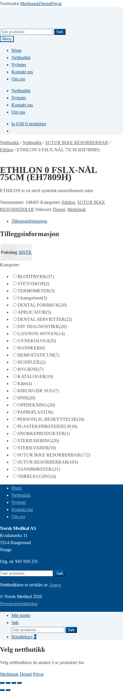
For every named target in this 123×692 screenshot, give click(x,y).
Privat (56, 3)
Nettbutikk (21, 57)
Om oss (18, 79)
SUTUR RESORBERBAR (47, 462)
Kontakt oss (22, 71)
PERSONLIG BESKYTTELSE (50, 419)
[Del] (13, 683)
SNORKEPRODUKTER (43, 433)
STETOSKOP (33, 283)
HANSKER (31, 347)
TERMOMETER (36, 290)
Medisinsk (29, 3)
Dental (45, 3)
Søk (59, 32)
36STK (25, 252)
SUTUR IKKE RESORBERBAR (76, 142)
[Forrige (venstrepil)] (2, 690)
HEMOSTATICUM (38, 355)
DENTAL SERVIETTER (44, 319)
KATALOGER (35, 376)
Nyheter (18, 64)
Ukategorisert (32, 297)
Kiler (24, 383)
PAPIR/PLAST (35, 412)
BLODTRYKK (35, 276)
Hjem (16, 50)
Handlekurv (23, 636)
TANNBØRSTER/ (38, 469)
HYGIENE (30, 369)
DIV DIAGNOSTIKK (42, 326)
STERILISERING (38, 440)
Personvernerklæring (18, 603)
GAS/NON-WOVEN (41, 333)
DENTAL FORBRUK (42, 305)
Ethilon (6, 149)
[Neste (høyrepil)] (8, 690)
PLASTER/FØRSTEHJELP (47, 426)
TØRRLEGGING (36, 476)
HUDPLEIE (31, 362)
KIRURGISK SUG (38, 390)
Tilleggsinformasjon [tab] (29, 221)
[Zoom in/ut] (2, 683)
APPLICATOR (34, 312)
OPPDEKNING (36, 405)
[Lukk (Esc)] (19, 683)
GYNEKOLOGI (36, 340)
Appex (55, 584)
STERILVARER (36, 447)
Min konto (20, 615)
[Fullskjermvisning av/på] (8, 683)
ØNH (26, 397)
